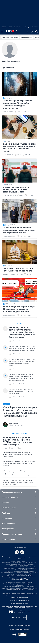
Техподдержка (8, 529)
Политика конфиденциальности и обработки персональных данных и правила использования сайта (19, 606)
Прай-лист (6, 513)
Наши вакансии (8, 524)
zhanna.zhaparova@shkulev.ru (12, 587)
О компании (7, 518)
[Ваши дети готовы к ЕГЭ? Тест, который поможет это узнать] (19, 252)
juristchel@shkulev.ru (22, 578)
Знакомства (18, 27)
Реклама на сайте (9, 508)
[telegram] (17, 552)
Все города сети (8, 539)
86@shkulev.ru (28, 575)
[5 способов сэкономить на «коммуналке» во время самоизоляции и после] (19, 171)
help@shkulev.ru (24, 579)
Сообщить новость (10, 497)
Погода (27, 27)
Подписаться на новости (12, 492)
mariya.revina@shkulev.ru (13, 589)
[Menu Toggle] (2, 32)
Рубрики (5, 503)
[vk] (22, 552)
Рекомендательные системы (19, 603)
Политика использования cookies (19, 600)
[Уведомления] (31, 32)
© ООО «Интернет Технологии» (19, 629)
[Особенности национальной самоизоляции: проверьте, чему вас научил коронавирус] (19, 211)
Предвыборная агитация (12, 534)
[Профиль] (36, 32)
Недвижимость (7, 27)
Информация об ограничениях (19, 597)
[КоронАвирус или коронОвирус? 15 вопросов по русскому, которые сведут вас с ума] (19, 290)
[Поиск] (27, 32)
